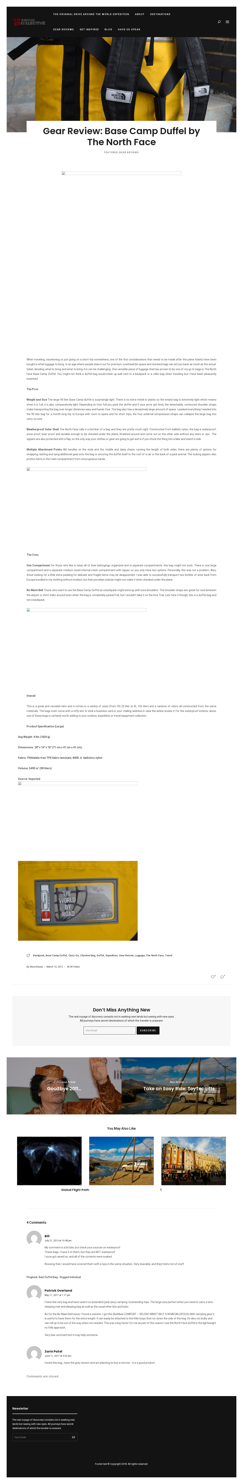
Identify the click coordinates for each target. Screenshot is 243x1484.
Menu (227, 22)
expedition (112, 955)
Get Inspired (89, 29)
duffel (100, 955)
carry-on (74, 955)
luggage (140, 955)
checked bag (87, 955)
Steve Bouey (36, 966)
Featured (111, 152)
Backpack (38, 955)
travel (168, 955)
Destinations (160, 14)
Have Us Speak (129, 29)
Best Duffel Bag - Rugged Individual (60, 1277)
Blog (108, 29)
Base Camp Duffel (56, 955)
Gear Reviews (63, 29)
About (139, 14)
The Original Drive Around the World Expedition (91, 14)
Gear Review (126, 955)
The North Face (155, 955)
